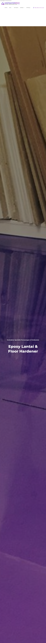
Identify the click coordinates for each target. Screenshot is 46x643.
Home (6, 7)
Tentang (28, 7)
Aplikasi (21, 7)
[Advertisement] (23, 18)
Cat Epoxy (16, 7)
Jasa (10, 7)
